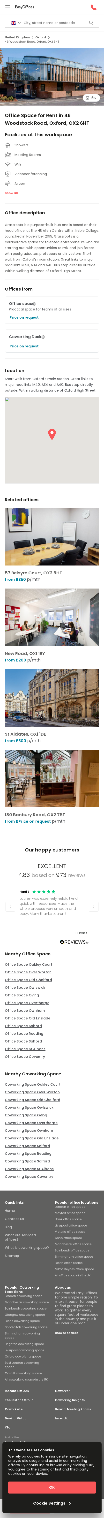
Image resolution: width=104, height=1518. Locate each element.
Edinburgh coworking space (25, 1308)
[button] (34, 304)
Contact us (14, 1219)
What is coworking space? (27, 1247)
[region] (52, 906)
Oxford (40, 37)
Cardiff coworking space (23, 1373)
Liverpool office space (71, 1225)
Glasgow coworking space (25, 1315)
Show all (11, 193)
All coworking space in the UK (26, 1379)
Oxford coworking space (23, 1356)
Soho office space (68, 1238)
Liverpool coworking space (24, 1350)
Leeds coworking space (22, 1321)
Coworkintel (14, 1409)
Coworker (62, 1391)
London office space (70, 1207)
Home (10, 1210)
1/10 (93, 98)
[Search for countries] (16, 23)
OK (52, 1487)
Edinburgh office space (72, 1250)
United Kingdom (17, 37)
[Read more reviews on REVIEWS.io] (74, 943)
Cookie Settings (49, 1503)
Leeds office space (68, 1263)
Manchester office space (73, 1244)
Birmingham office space (74, 1257)
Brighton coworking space (24, 1344)
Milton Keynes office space (74, 1269)
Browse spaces (66, 1333)
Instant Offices (17, 1391)
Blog (8, 1227)
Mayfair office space (70, 1213)
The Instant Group (19, 1400)
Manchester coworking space (27, 1302)
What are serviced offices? (20, 1237)
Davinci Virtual (16, 1418)
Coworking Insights (70, 1400)
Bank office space (68, 1219)
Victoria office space (70, 1232)
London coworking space (23, 1296)
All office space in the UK (72, 1275)
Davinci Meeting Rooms (73, 1409)
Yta (7, 1427)
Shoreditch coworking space (26, 1327)
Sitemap (12, 1255)
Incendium (63, 1418)
